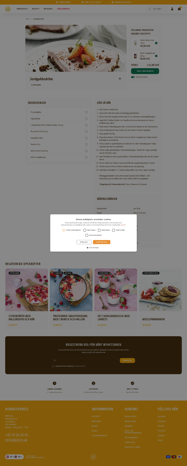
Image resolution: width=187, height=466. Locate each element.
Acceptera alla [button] (101, 242)
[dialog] (93, 233)
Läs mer (123, 225)
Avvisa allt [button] (84, 242)
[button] (93, 247)
